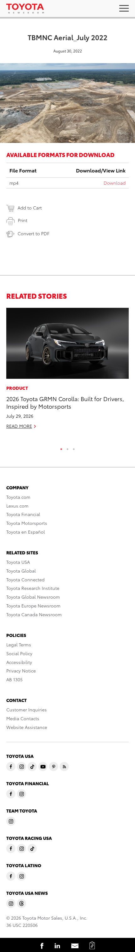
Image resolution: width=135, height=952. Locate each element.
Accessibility (19, 662)
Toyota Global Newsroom (33, 597)
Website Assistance (26, 727)
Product (17, 388)
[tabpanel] (67, 371)
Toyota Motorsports (26, 523)
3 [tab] (73, 447)
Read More (19, 426)
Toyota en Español (25, 532)
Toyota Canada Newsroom (34, 614)
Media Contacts (22, 718)
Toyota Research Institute (32, 588)
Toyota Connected (25, 579)
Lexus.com (17, 506)
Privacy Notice (21, 670)
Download (115, 183)
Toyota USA (18, 562)
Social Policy (19, 653)
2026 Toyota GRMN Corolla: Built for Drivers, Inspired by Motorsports (65, 402)
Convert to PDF (33, 233)
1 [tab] (61, 447)
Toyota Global (21, 571)
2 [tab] (67, 447)
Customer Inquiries (26, 709)
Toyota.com (18, 497)
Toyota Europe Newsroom (33, 605)
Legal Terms (18, 644)
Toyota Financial (23, 514)
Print (22, 220)
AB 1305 (14, 679)
